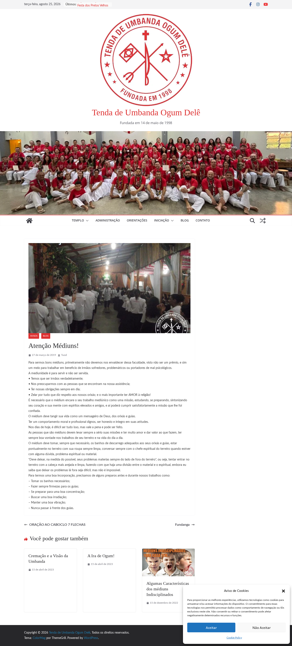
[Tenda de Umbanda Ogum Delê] (146, 134)
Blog (185, 220)
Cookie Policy (234, 637)
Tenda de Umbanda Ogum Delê (146, 112)
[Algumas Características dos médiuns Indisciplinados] (168, 551)
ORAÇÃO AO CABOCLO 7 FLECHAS (57, 524)
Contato (203, 220)
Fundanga (182, 524)
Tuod (64, 355)
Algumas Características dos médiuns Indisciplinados (167, 589)
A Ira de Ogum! (101, 555)
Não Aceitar (261, 627)
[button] (283, 591)
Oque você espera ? (90, 4)
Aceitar (211, 627)
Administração (108, 220)
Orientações (137, 220)
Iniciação (161, 220)
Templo (78, 220)
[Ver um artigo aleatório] (263, 220)
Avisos (33, 336)
